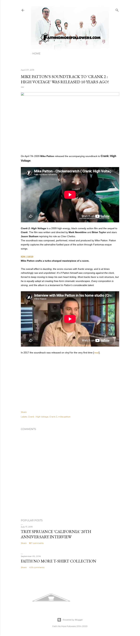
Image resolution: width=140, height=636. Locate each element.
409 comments (36, 567)
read (96, 352)
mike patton (64, 416)
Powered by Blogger (73, 619)
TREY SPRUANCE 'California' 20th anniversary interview (56, 534)
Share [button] (23, 412)
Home (36, 53)
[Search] (117, 9)
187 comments (36, 543)
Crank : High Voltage (38, 416)
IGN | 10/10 (27, 256)
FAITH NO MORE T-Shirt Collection (58, 561)
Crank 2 (53, 416)
